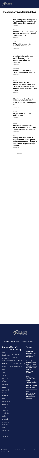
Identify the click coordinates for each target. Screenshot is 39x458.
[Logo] (7, 3)
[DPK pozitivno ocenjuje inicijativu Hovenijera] (6, 45)
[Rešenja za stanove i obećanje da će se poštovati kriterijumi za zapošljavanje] (6, 33)
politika (15, 41)
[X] (24, 455)
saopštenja (16, 68)
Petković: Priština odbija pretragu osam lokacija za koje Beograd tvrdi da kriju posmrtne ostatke (31, 367)
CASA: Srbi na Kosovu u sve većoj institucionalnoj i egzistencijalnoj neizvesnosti (31, 382)
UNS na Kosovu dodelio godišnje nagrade (22, 114)
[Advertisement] (19, 235)
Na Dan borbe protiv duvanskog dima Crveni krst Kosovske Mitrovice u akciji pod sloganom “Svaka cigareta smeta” (25, 86)
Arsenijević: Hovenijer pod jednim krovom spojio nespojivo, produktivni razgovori (23, 59)
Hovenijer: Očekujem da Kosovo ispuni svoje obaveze (24, 71)
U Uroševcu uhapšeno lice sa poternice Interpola (31, 354)
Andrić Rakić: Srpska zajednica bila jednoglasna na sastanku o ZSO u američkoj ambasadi (25, 21)
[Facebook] (10, 455)
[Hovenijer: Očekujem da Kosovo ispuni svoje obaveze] (6, 72)
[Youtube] (29, 455)
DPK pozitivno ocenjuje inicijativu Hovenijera (22, 45)
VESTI (14, 135)
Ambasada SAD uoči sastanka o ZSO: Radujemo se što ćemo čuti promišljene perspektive (24, 127)
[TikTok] (19, 455)
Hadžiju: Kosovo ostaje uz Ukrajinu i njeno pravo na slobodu (31, 394)
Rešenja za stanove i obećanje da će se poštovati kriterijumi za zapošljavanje (25, 33)
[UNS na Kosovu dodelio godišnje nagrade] (6, 115)
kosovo (14, 17)
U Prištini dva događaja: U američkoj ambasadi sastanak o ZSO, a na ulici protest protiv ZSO (25, 102)
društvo (15, 29)
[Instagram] (15, 455)
